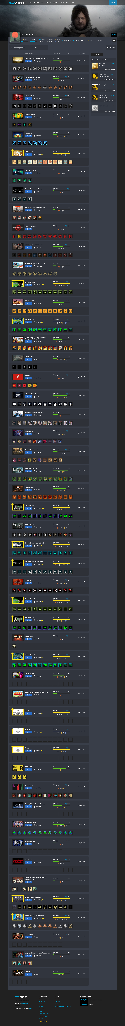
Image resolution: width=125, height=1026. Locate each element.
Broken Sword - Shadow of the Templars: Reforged (35, 338)
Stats (97, 54)
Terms (41, 1019)
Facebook (58, 1004)
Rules (41, 1004)
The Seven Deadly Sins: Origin (35, 263)
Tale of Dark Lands (31, 450)
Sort (36, 47)
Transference (29, 785)
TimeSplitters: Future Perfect (35, 804)
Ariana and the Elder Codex (34, 916)
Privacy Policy (43, 1016)
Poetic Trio (29, 357)
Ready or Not (29, 96)
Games (30, 2)
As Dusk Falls (29, 301)
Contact (41, 1009)
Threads (57, 999)
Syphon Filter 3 (30, 282)
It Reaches (28, 580)
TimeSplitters (30, 841)
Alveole (27, 729)
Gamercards (44, 2)
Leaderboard (54, 2)
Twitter (57, 1001)
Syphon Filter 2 (30, 319)
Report (114, 34)
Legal (40, 1011)
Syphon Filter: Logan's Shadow (35, 543)
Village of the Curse (32, 394)
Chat (67, 2)
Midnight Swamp (31, 468)
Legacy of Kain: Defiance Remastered (38, 953)
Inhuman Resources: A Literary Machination (35, 878)
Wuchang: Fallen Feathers (34, 245)
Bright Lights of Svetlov (33, 897)
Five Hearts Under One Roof (34, 412)
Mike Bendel (24, 1003)
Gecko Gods (29, 152)
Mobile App (42, 1001)
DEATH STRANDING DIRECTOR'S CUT (37, 58)
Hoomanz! (28, 133)
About (41, 1006)
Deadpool (28, 860)
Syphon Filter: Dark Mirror (34, 189)
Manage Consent (44, 1014)
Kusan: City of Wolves (32, 77)
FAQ (40, 999)
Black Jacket (29, 636)
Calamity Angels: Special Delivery (36, 692)
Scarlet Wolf (29, 431)
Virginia (27, 375)
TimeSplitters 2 (30, 822)
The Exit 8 (28, 767)
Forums (36, 2)
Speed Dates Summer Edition (35, 207)
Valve (30, 1008)
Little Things (29, 673)
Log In (113, 2)
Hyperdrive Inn (30, 114)
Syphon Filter (29, 506)
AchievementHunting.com (63, 1006)
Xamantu (23, 1006)
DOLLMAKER (29, 934)
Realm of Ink (29, 524)
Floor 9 (27, 972)
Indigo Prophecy (30, 226)
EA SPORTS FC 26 (30, 170)
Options (112, 47)
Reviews (62, 2)
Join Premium (43, 1021)
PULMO (27, 711)
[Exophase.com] (17, 2)
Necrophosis (29, 487)
